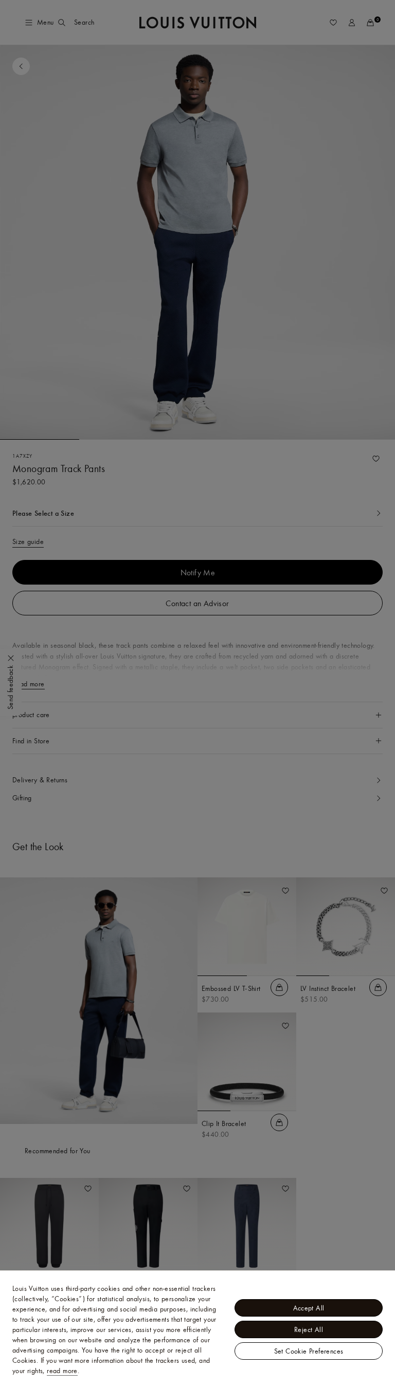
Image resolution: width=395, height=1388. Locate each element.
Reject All (308, 1329)
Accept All (309, 1307)
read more (62, 1370)
